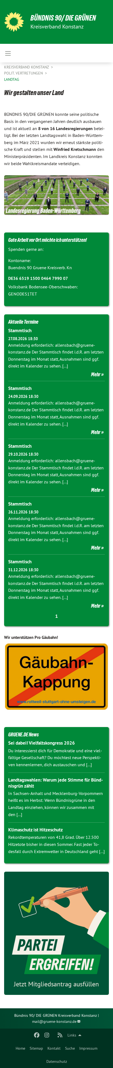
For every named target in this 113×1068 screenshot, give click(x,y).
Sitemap (36, 1048)
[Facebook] (36, 1035)
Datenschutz (56, 1061)
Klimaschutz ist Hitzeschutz (35, 830)
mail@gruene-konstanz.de (54, 1021)
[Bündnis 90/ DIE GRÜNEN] (14, 22)
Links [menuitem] (71, 1035)
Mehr (95, 374)
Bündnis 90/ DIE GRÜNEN (63, 18)
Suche (70, 1048)
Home (20, 1048)
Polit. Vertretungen (24, 73)
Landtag (11, 79)
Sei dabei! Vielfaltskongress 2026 (41, 743)
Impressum (88, 1048)
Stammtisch (20, 331)
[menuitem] (20, 1048)
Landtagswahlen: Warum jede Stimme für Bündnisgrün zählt (55, 783)
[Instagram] (46, 1035)
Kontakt (54, 1048)
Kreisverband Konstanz (27, 67)
